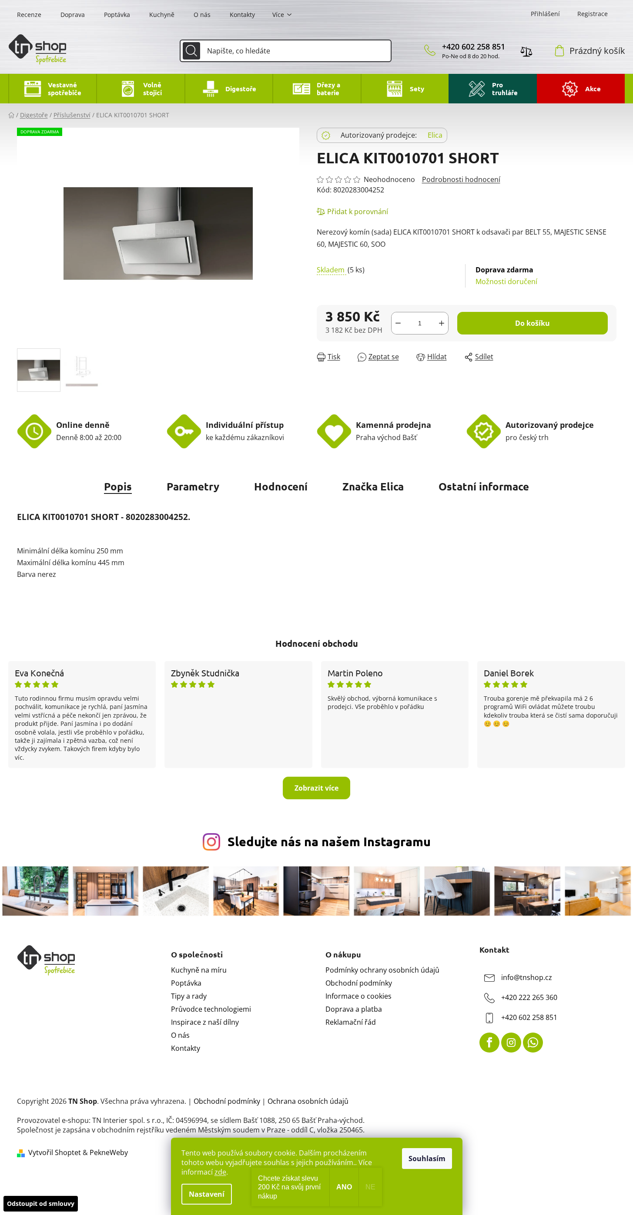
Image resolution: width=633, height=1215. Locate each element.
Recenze (29, 14)
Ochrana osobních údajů (308, 1101)
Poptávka (117, 14)
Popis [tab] (118, 486)
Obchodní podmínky (358, 983)
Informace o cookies (358, 996)
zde (220, 1172)
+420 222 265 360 (529, 997)
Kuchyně (161, 14)
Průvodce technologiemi (211, 1009)
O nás (202, 14)
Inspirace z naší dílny (205, 1022)
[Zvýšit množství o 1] (441, 323)
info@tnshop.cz (526, 977)
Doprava (72, 14)
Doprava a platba (353, 1009)
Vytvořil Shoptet (54, 1152)
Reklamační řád (350, 1022)
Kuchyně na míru (199, 970)
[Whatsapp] (533, 1043)
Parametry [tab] (193, 486)
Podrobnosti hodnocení (461, 179)
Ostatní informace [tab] (484, 486)
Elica (435, 135)
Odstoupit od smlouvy (40, 1203)
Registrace (592, 14)
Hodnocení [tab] (281, 486)
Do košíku (532, 323)
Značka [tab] (373, 486)
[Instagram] (511, 1043)
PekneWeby (109, 1152)
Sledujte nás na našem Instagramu (329, 841)
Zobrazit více (316, 788)
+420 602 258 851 (473, 46)
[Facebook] (489, 1043)
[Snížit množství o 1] (398, 323)
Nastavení (206, 1194)
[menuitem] (52, 88)
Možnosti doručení (506, 275)
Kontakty (242, 14)
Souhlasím (427, 1158)
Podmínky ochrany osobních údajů (382, 970)
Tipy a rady (189, 996)
